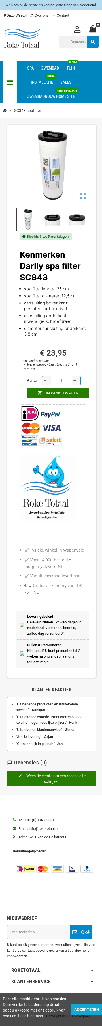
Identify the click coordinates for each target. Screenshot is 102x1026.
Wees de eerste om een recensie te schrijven (52, 779)
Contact (63, 15)
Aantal (32, 380)
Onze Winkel (15, 15)
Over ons (39, 15)
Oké (85, 932)
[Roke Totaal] (22, 38)
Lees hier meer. (30, 1016)
